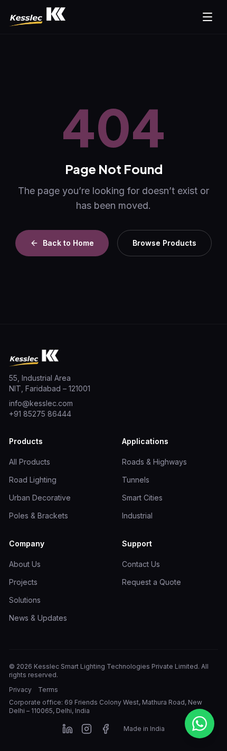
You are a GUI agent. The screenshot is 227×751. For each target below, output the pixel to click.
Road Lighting (32, 479)
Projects (23, 581)
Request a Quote (151, 581)
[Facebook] (105, 729)
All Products (29, 461)
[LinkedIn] (67, 729)
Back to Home (68, 242)
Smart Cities (142, 497)
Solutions (25, 599)
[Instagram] (86, 729)
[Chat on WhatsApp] (199, 723)
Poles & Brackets (38, 515)
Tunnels (135, 479)
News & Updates (38, 617)
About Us (25, 564)
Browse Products (164, 242)
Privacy (20, 690)
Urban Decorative (40, 497)
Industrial (137, 515)
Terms (48, 690)
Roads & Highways (154, 461)
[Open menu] (207, 16)
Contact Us (141, 564)
